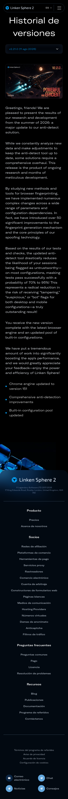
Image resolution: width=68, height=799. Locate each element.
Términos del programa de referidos (34, 750)
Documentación (34, 706)
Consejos (52, 788)
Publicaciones (34, 700)
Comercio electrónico (34, 577)
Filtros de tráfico (34, 634)
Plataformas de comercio (34, 552)
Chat (49, 778)
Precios (34, 520)
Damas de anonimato (34, 621)
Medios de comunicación (34, 603)
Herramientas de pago (34, 559)
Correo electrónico (21, 778)
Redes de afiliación (34, 546)
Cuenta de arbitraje (34, 584)
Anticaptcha (34, 628)
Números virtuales (34, 615)
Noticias (19, 788)
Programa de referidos (34, 712)
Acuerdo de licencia (34, 758)
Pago (34, 660)
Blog (34, 693)
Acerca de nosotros (34, 526)
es (47, 7)
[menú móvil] (59, 8)
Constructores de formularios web (34, 590)
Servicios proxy (34, 565)
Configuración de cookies (34, 762)
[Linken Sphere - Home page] (20, 8)
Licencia (34, 667)
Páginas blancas (34, 596)
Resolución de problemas (34, 673)
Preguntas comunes (34, 654)
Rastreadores (34, 571)
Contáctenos (34, 718)
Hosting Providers (34, 609)
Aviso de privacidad (34, 754)
